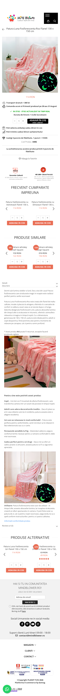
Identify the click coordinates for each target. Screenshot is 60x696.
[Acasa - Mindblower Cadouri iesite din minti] (21, 18)
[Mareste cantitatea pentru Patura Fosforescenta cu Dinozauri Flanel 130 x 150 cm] (47, 218)
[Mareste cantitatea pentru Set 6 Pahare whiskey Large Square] (47, 261)
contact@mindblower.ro (31, 635)
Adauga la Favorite (29, 158)
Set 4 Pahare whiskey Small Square (17, 248)
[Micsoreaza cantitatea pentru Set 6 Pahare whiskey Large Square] (38, 261)
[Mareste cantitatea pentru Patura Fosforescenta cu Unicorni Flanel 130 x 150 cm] (48, 565)
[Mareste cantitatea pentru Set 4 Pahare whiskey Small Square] (22, 261)
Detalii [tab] (4, 283)
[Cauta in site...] (55, 21)
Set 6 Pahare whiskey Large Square (43, 248)
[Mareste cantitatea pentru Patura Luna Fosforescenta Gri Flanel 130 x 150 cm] (21, 565)
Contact (29, 656)
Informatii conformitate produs (17, 521)
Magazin (29, 644)
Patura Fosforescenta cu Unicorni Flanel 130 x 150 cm (44, 547)
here (24, 611)
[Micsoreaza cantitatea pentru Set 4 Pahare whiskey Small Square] (12, 261)
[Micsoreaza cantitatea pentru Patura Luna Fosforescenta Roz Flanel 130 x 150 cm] (15, 121)
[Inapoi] (2, 29)
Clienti (29, 650)
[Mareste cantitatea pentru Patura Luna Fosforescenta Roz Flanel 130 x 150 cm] (23, 121)
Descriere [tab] (6, 285)
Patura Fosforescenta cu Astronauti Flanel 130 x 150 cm (17, 203)
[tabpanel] (30, 65)
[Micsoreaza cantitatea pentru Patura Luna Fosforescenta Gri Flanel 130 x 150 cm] (11, 565)
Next (55, 67)
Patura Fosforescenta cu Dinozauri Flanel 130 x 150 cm (43, 203)
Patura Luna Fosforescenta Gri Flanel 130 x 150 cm (16, 547)
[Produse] (47, 16)
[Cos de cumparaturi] (48, 21)
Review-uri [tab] (7, 525)
